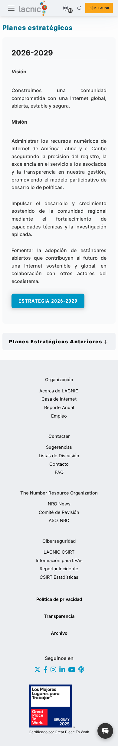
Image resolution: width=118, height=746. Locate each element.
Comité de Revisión (59, 512)
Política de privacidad (59, 599)
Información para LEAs (59, 560)
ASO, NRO (59, 520)
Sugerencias (59, 447)
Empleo (59, 416)
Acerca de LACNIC (59, 391)
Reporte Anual (59, 407)
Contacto (59, 464)
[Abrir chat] (105, 731)
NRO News (59, 504)
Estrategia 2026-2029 (47, 301)
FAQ (59, 472)
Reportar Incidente (59, 569)
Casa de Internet (59, 399)
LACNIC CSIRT (59, 552)
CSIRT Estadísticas (59, 577)
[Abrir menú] (11, 8)
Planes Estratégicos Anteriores (55, 341)
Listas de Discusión (59, 456)
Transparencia (59, 616)
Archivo (59, 633)
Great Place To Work (59, 732)
